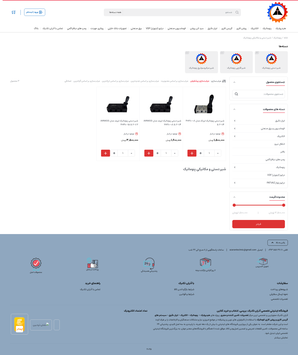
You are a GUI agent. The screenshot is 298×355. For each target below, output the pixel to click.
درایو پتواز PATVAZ (276, 183)
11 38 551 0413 (275, 250)
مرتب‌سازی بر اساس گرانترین (86, 81)
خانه (286, 38)
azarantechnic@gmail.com (243, 250)
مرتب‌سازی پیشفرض (199, 81)
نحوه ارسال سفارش (279, 294)
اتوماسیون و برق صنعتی (273, 128)
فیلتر (258, 224)
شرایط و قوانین (186, 294)
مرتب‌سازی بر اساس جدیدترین (145, 81)
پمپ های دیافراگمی (275, 159)
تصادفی (67, 81)
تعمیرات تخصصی (279, 299)
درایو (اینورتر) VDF (276, 175)
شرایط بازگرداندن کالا (184, 289)
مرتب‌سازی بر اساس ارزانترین (115, 81)
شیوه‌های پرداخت (279, 289)
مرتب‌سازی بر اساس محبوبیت (174, 81)
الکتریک (281, 136)
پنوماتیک (277, 38)
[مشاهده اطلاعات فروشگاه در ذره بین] (41, 325)
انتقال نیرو (280, 144)
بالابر (283, 152)
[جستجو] (236, 94)
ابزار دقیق (280, 121)
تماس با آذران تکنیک (90, 289)
